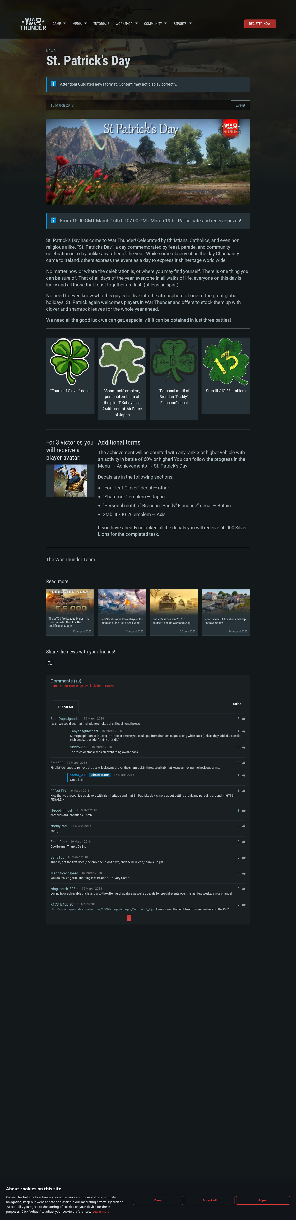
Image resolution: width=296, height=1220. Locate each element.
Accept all (209, 1200)
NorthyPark (59, 826)
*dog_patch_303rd (64, 889)
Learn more (101, 1211)
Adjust (263, 1200)
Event (240, 105)
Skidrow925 (79, 747)
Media (77, 24)
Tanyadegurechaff (84, 731)
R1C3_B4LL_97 (62, 904)
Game (57, 24)
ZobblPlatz (58, 842)
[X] (50, 662)
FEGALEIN (58, 791)
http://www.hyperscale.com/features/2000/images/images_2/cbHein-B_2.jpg (102, 909)
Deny (158, 1200)
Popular (65, 707)
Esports (180, 24)
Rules (237, 704)
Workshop (124, 24)
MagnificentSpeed (64, 873)
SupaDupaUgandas (65, 719)
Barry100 (57, 857)
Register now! (260, 24)
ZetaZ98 (56, 763)
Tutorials (101, 24)
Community (153, 24)
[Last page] (170, 918)
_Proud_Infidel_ (61, 810)
